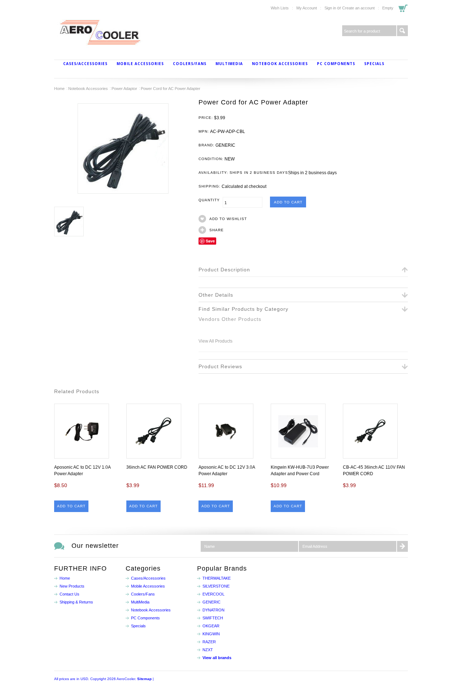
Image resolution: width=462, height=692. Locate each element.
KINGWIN (211, 634)
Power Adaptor (124, 88)
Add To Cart (71, 506)
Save (210, 241)
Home (59, 88)
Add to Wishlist (228, 219)
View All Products (215, 341)
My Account (306, 8)
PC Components (336, 63)
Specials (374, 63)
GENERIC (211, 602)
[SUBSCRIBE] (402, 546)
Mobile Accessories (140, 63)
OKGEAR (210, 626)
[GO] (402, 30)
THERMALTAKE (216, 578)
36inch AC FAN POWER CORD (156, 467)
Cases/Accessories (85, 63)
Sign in (330, 8)
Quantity (211, 200)
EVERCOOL (213, 594)
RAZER (209, 642)
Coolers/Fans (189, 63)
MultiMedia (229, 63)
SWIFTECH (212, 618)
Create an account (358, 8)
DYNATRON (213, 610)
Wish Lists (280, 8)
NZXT (207, 650)
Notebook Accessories (280, 63)
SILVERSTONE (216, 586)
